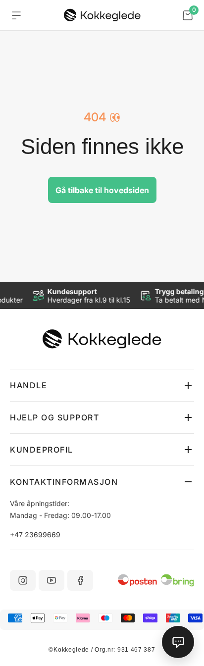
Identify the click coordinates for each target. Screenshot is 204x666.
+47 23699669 (35, 534)
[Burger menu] (16, 15)
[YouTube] (51, 580)
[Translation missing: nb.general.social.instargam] (23, 580)
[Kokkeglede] (102, 15)
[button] (102, 385)
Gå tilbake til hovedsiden (102, 190)
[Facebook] (80, 580)
